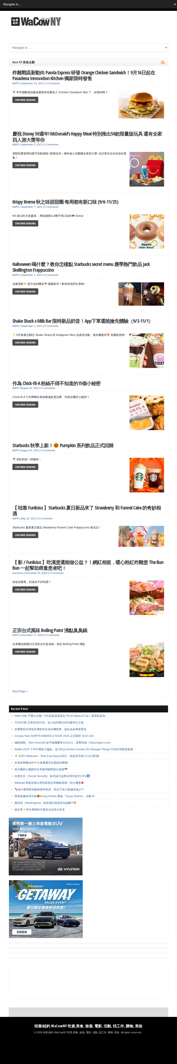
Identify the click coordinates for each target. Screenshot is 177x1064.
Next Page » (20, 691)
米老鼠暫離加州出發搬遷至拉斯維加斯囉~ (42, 762)
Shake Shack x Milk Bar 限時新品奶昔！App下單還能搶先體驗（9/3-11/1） (82, 320)
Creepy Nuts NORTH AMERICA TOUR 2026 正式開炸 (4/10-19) (54, 736)
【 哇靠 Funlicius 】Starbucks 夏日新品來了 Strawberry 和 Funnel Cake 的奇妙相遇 (86, 510)
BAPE (15, 83)
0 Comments (53, 83)
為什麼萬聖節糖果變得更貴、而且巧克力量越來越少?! (51, 789)
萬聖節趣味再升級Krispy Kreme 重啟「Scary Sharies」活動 (53, 796)
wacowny (17, 573)
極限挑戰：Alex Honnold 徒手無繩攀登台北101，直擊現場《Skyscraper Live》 (63, 742)
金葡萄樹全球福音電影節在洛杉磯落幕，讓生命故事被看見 (50, 729)
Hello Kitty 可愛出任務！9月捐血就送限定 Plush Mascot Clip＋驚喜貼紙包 (60, 715)
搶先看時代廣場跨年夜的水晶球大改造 (40, 809)
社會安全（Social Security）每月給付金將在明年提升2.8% (51, 776)
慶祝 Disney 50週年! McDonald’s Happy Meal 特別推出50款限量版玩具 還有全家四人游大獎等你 (87, 136)
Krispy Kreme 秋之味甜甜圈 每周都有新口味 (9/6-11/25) (65, 201)
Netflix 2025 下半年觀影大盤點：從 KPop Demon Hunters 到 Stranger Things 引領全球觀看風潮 (74, 749)
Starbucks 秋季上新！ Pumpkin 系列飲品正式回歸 (62, 445)
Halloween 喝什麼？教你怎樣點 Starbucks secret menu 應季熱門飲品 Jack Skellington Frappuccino (81, 267)
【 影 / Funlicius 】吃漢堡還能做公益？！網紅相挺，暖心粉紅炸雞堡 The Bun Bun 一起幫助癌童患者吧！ (87, 565)
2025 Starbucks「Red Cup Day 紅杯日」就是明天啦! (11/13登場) (58, 756)
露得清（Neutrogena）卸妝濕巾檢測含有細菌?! (44, 803)
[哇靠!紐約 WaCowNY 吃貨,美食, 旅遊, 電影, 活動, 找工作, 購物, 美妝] (35, 26)
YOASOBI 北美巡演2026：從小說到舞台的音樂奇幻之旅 (49, 722)
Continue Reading (25, 100)
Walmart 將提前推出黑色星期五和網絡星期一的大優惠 (48, 782)
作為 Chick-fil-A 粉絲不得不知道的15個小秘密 (56, 383)
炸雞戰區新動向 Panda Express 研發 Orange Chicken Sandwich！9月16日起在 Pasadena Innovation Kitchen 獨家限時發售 (83, 75)
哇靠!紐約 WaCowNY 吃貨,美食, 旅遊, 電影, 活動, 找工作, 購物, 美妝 (88, 1025)
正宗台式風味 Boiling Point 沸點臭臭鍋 (49, 630)
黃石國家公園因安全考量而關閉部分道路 (39, 769)
